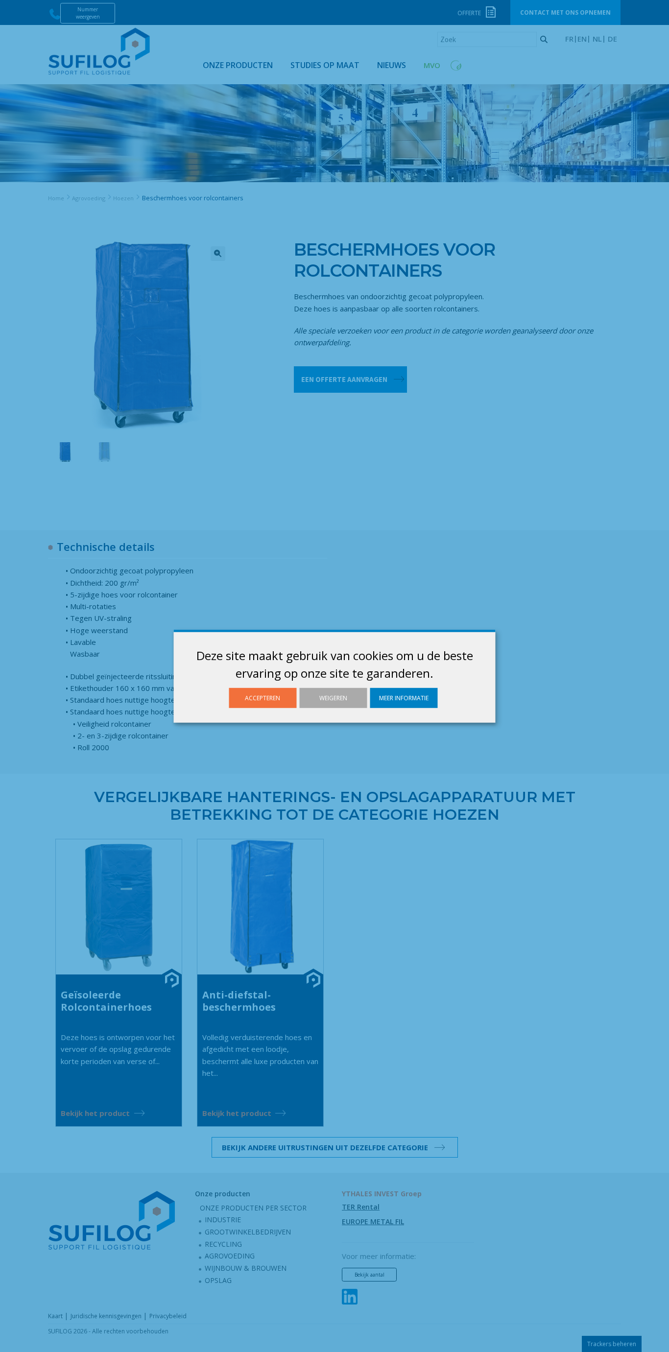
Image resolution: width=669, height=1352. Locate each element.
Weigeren (333, 697)
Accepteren (262, 697)
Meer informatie (404, 697)
